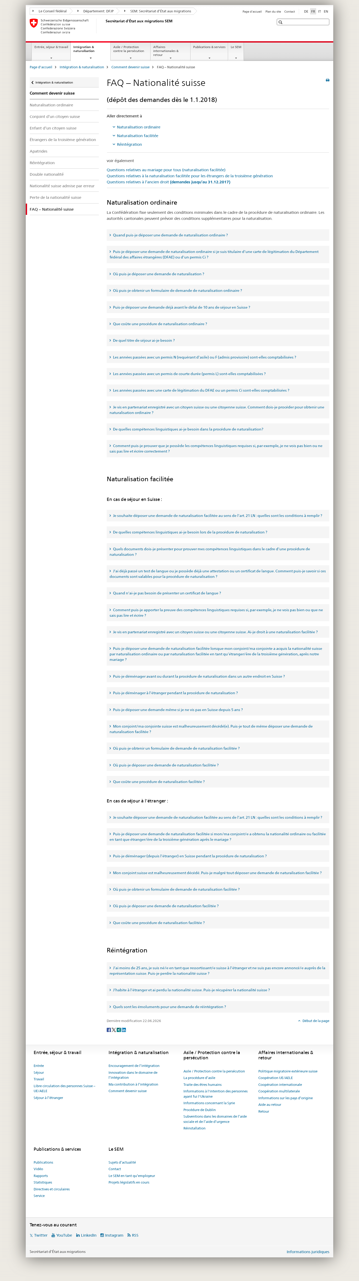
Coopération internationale (280, 1084)
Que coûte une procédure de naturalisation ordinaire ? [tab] (159, 324)
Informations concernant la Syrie (209, 1103)
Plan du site (273, 11)
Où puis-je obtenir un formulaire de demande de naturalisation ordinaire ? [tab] (177, 290)
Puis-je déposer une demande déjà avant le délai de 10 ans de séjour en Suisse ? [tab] (181, 307)
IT (319, 11)
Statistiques (43, 1182)
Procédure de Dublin (199, 1110)
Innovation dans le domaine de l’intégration (133, 1075)
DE (306, 11)
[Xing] (119, 1029)
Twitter (41, 1235)
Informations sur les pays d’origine (285, 1098)
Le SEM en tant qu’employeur (132, 1176)
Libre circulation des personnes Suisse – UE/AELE (64, 1088)
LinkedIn (88, 1235)
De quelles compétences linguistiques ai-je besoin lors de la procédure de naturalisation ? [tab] (189, 532)
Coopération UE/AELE (275, 1078)
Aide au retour (269, 1104)
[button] (281, 22)
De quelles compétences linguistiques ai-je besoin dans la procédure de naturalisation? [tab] (187, 429)
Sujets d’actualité (122, 1162)
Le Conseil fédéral (52, 11)
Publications (43, 1162)
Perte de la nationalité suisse (55, 197)
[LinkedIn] (124, 1029)
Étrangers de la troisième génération (63, 139)
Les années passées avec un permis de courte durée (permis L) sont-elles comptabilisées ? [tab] (189, 374)
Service (39, 1196)
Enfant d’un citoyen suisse (53, 128)
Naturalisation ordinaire (51, 104)
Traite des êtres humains (202, 1084)
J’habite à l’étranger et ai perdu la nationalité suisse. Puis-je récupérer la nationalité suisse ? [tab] (191, 990)
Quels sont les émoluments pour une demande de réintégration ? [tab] (169, 1007)
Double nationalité (47, 174)
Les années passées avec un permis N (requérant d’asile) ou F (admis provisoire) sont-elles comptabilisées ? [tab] (204, 357)
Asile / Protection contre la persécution (128, 49)
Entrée (39, 1066)
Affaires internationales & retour (165, 51)
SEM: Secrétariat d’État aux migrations (160, 11)
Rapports (41, 1176)
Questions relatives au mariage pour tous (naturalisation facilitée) (166, 169)
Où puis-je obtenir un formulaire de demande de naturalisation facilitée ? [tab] (176, 748)
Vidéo (38, 1169)
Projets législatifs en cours (129, 1182)
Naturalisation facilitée (137, 135)
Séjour (39, 1072)
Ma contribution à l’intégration (133, 1084)
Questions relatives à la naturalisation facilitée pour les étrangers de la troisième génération (190, 175)
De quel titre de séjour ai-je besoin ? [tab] (143, 340)
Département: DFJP (98, 11)
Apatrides (38, 151)
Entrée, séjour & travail (51, 47)
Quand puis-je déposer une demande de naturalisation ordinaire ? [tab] (170, 235)
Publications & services (209, 47)
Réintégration (42, 162)
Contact (289, 11)
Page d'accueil (252, 11)
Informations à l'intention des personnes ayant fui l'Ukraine (215, 1093)
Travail (39, 1079)
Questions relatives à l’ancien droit (168, 181)
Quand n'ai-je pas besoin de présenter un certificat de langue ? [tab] (166, 593)
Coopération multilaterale (279, 1091)
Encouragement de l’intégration (134, 1066)
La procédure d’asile (199, 1078)
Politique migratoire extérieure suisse (287, 1071)
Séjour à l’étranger (48, 1098)
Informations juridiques (308, 1251)
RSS (135, 1235)
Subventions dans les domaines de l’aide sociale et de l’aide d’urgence (215, 1119)
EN (326, 11)
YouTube (64, 1235)
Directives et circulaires (52, 1189)
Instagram (114, 1235)
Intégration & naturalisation (89, 50)
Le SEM (236, 47)
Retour (263, 1111)
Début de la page (315, 1021)
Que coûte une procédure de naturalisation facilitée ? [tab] (158, 782)
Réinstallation (194, 1128)
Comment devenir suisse (130, 67)
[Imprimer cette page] (327, 80)
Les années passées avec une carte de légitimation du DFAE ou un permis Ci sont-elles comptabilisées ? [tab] (200, 390)
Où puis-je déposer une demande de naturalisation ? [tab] (158, 274)
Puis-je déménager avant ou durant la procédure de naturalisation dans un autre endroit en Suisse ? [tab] (198, 676)
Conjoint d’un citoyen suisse (55, 116)
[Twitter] (114, 1029)
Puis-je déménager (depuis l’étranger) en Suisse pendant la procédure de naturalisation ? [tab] (189, 856)
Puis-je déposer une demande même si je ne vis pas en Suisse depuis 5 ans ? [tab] (177, 710)
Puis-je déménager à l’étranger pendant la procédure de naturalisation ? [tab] (175, 693)
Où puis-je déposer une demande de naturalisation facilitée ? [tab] (165, 765)
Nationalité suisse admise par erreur (62, 185)
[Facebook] (109, 1029)
